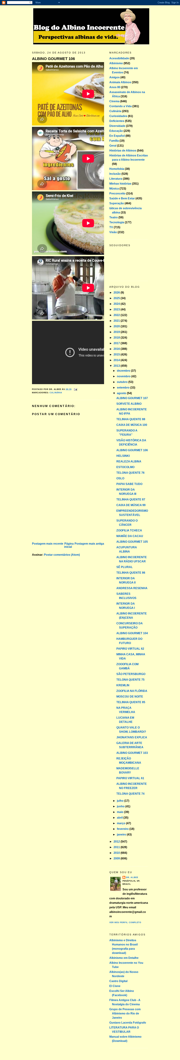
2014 (117, 360)
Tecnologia (116, 222)
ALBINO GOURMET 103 (132, 752)
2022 (117, 315)
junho (121, 806)
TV (111, 227)
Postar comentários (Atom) (62, 554)
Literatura (115, 178)
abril (120, 817)
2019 (117, 331)
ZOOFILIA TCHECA (129, 530)
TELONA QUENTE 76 (130, 472)
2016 (117, 348)
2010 (117, 852)
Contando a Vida (120, 106)
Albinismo (116, 63)
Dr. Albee (132, 877)
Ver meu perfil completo (125, 922)
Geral (112, 145)
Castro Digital (118, 981)
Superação (116, 203)
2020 (117, 326)
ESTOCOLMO (125, 467)
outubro (122, 381)
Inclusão (115, 173)
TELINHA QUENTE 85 (130, 702)
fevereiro (123, 828)
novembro (124, 376)
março (121, 823)
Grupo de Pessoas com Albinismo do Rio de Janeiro (125, 1013)
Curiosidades (118, 116)
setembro (123, 387)
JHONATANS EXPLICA (131, 737)
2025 (117, 298)
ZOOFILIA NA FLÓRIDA (131, 690)
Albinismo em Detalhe (124, 957)
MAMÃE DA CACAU (129, 536)
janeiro (122, 834)
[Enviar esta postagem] (75, 389)
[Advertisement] (58, 517)
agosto (122, 393)
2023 (117, 309)
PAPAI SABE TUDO (129, 483)
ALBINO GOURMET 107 (132, 398)
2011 (117, 847)
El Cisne (114, 986)
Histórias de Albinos (122, 150)
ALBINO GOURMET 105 (132, 541)
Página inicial (69, 545)
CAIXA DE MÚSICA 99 (131, 505)
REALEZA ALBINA (128, 461)
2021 (117, 320)
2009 (117, 858)
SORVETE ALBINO (129, 403)
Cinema (114, 101)
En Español (117, 135)
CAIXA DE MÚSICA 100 (131, 424)
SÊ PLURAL (124, 567)
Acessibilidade (119, 58)
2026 (117, 292)
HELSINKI (123, 455)
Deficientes (116, 120)
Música (114, 188)
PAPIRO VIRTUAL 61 (130, 778)
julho (120, 800)
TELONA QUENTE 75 (130, 679)
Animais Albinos (120, 82)
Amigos (114, 77)
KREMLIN (122, 685)
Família (114, 140)
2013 (117, 365)
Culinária (56, 393)
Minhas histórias (120, 183)
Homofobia (116, 168)
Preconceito (117, 193)
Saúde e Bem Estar (122, 198)
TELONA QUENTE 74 (130, 793)
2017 (117, 343)
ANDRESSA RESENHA (131, 588)
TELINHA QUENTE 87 (130, 499)
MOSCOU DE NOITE (129, 696)
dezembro (124, 370)
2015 (117, 354)
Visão (113, 232)
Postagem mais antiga (89, 543)
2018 (117, 337)
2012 (117, 841)
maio (120, 811)
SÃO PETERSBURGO (130, 674)
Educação (116, 130)
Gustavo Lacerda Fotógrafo (127, 1022)
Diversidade (117, 125)
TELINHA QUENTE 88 (130, 419)
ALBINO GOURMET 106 (53, 58)
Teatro (113, 217)
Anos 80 (114, 87)
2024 (117, 303)
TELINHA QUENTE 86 (130, 572)
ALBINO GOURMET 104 (132, 633)
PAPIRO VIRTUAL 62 (130, 648)
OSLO (120, 478)
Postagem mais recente (47, 543)
